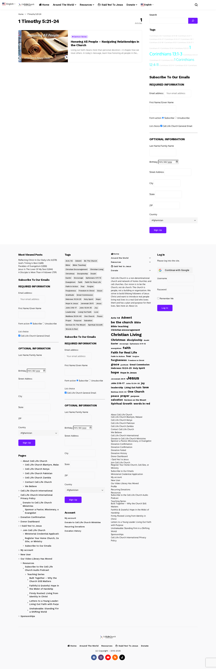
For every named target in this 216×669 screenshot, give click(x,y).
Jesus (98, 303)
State (152, 194)
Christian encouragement (76, 269)
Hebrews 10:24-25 (73, 299)
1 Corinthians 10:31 (170, 42)
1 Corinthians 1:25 (155, 36)
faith (80, 282)
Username (162, 278)
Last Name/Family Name (161, 145)
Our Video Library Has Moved (36, 558)
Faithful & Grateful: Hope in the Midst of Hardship (44, 587)
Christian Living (96, 269)
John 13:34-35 (85, 308)
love (96, 312)
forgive (90, 286)
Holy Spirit (88, 299)
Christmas (70, 274)
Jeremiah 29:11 (87, 303)
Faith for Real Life (93, 282)
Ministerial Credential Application (43, 533)
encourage (78, 278)
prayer (68, 321)
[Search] (193, 21)
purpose (77, 321)
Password (161, 289)
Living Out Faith (84, 312)
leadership (70, 312)
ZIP (151, 205)
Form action (155, 118)
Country (153, 214)
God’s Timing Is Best (28, 263)
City (151, 183)
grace (99, 291)
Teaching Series (35, 574)
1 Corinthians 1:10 (186, 39)
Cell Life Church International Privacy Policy (36, 497)
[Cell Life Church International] (26, 4)
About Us (133, 306)
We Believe (31, 486)
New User (26, 554)
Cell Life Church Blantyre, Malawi (43, 464)
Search (153, 14)
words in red (72, 329)
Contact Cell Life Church (38, 482)
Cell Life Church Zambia (38, 477)
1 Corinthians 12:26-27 (184, 42)
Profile (114, 486)
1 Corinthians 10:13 (167, 60)
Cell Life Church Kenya (37, 469)
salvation (88, 321)
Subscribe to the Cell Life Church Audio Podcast (39, 568)
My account (27, 550)
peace (99, 316)
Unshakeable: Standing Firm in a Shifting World (46, 610)
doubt (93, 274)
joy (96, 308)
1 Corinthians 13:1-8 (166, 48)
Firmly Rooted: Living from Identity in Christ (43, 595)
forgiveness (71, 291)
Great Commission (85, 295)
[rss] (115, 657)
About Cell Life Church (35, 461)
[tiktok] (122, 657)
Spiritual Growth (95, 325)
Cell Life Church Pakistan (38, 473)
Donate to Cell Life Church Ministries (37, 504)
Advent (78, 261)
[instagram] (101, 657)
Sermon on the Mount (75, 325)
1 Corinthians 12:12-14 (166, 65)
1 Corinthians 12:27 (184, 36)
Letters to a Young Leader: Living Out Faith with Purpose (45, 603)
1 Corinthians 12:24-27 (172, 39)
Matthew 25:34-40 (74, 316)
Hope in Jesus (72, 303)
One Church (89, 316)
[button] (147, 5)
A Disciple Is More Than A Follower (34, 272)
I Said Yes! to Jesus (31, 526)
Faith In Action (72, 286)
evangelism (70, 282)
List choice (154, 126)
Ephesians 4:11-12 (93, 278)
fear (82, 286)
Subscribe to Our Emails (38, 546)
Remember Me (166, 298)
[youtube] (108, 657)
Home (21, 14)
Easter (68, 278)
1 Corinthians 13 (154, 60)
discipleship (82, 274)
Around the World (119, 258)
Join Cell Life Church (34, 530)
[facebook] (94, 657)
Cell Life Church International (36, 490)
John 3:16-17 (71, 308)
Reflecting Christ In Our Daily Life (34, 260)
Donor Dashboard (30, 521)
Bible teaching (79, 265)
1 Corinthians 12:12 (180, 65)
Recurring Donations (75, 526)
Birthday (153, 161)
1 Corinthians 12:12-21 (190, 55)
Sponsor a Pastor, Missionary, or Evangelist (42, 511)
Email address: (156, 93)
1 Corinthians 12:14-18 (169, 36)
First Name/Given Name (161, 102)
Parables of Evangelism (29, 266)
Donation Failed (118, 450)
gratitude (70, 295)
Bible (68, 265)
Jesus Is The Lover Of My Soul (32, 269)
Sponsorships (28, 616)
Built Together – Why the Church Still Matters (43, 580)
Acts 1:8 (69, 261)
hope (98, 299)
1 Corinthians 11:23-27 (181, 48)
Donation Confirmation (33, 517)
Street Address (156, 172)
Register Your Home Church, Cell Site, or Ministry (42, 540)
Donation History (73, 531)
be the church (90, 261)
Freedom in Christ (86, 291)
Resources (28, 563)
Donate (114, 270)
